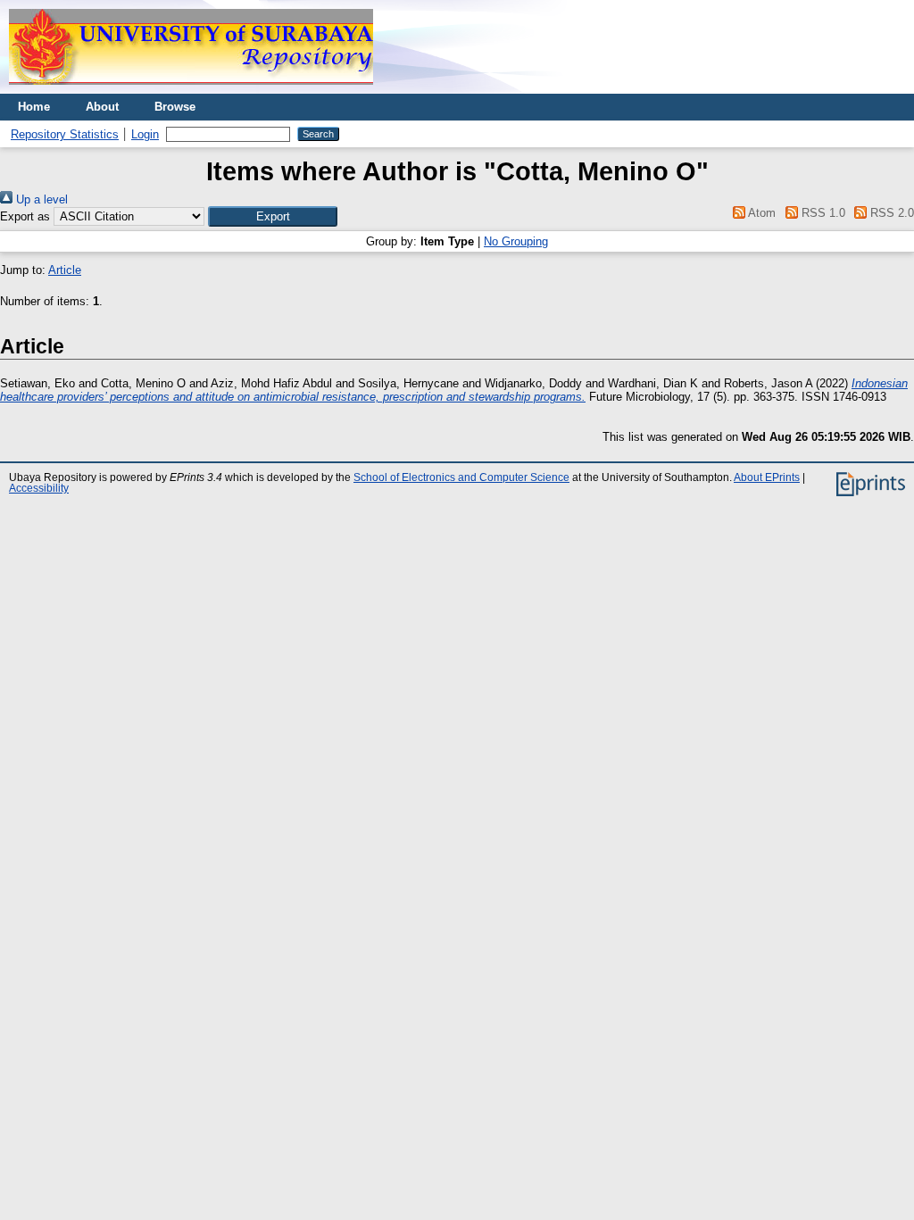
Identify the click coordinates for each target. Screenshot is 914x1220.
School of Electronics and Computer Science (461, 477)
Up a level (40, 199)
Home (34, 106)
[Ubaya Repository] (191, 89)
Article (64, 270)
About (102, 106)
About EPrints (767, 477)
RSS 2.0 (890, 213)
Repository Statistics (65, 134)
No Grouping (516, 241)
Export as (25, 216)
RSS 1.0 (821, 213)
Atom (760, 213)
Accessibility (39, 488)
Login (145, 134)
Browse (174, 106)
